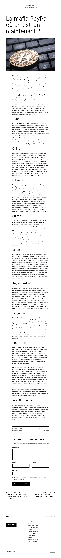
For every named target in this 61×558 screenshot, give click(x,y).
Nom (14, 462)
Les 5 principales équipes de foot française (32, 535)
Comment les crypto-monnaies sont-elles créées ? (33, 527)
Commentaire (16, 447)
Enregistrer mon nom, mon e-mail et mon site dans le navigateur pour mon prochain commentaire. (31, 478)
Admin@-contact (18, 430)
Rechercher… (9, 516)
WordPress (52, 552)
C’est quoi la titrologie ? (33, 531)
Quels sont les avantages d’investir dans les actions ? (33, 521)
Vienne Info (30, 5)
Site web (14, 470)
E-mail (34, 462)
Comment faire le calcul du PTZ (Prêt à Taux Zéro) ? (33, 541)
